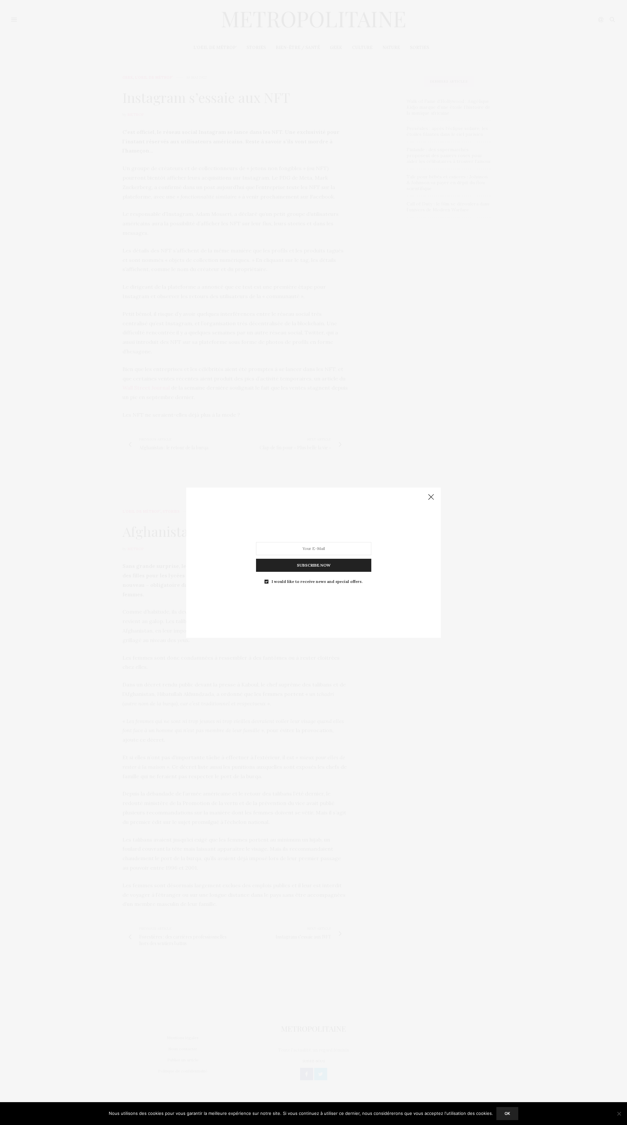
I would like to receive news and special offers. (317, 581)
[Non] (619, 1113)
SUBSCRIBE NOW (313, 564)
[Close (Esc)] (431, 497)
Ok (507, 1113)
